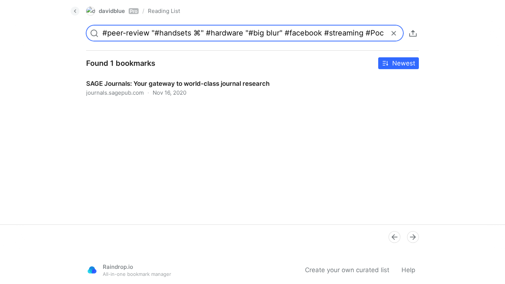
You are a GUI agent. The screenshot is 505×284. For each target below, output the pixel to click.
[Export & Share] (413, 33)
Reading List (164, 10)
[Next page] (413, 237)
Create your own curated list (347, 270)
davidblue (118, 10)
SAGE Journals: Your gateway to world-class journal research (170, 77)
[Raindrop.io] (92, 270)
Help (408, 270)
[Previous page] (394, 237)
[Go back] (75, 11)
